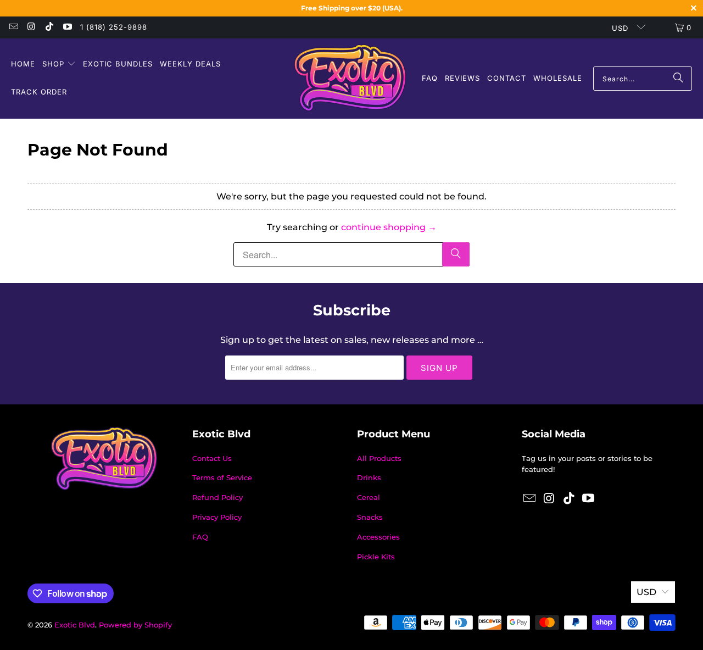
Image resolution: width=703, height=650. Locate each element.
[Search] (678, 78)
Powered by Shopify (135, 624)
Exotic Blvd (74, 624)
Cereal (368, 497)
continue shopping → (389, 227)
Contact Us (212, 458)
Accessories (378, 536)
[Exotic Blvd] (350, 78)
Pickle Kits (376, 556)
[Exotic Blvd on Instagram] (31, 27)
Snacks (370, 517)
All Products (379, 458)
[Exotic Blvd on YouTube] (66, 27)
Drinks (369, 477)
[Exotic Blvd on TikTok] (49, 27)
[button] (59, 65)
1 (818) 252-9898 (113, 27)
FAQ (200, 536)
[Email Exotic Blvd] (13, 27)
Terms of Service (222, 477)
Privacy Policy (217, 517)
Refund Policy (217, 497)
